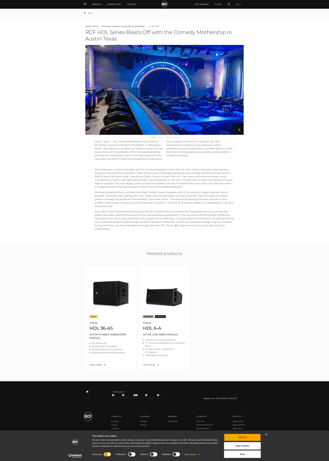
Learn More (95, 365)
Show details (190, 454)
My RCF (218, 4)
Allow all (242, 437)
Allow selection (242, 446)
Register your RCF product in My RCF (220, 398)
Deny (242, 454)
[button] (153, 137)
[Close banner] (266, 434)
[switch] (131, 454)
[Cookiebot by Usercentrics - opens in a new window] (75, 456)
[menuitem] (114, 4)
